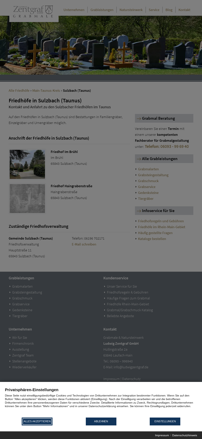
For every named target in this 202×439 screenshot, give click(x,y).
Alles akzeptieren (37, 421)
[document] (101, 402)
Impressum (162, 435)
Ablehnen (101, 421)
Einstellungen (165, 421)
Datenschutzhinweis (184, 435)
